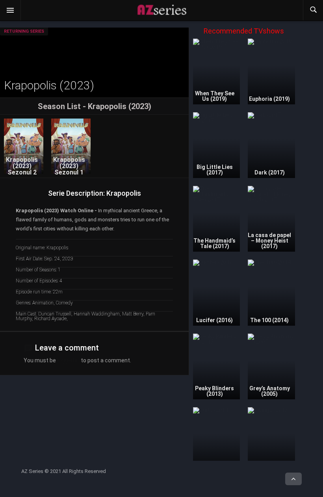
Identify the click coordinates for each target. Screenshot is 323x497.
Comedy (64, 303)
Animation (43, 303)
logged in (68, 360)
